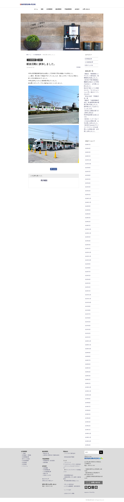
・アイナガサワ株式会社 (69, 453)
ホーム (36, 9)
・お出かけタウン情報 (68, 493)
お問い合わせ (86, 9)
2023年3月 (87, 244)
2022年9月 (87, 264)
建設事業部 (58, 9)
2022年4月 (87, 279)
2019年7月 (87, 406)
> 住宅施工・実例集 (26, 455)
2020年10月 (88, 348)
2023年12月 (88, 229)
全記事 (40, 59)
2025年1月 (87, 194)
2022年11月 (88, 256)
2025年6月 (87, 175)
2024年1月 (87, 225)
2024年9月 (87, 206)
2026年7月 (87, 144)
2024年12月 (88, 198)
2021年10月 (88, 302)
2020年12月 (88, 341)
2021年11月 (88, 298)
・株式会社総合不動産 (68, 457)
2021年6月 (87, 317)
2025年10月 (88, 163)
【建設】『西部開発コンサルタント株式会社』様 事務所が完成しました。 (91, 75)
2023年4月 (87, 240)
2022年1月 (87, 290)
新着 (42, 9)
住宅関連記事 (88, 58)
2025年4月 (87, 183)
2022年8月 (87, 267)
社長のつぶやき (89, 65)
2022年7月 (87, 271)
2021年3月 (87, 329)
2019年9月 (87, 398)
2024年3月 (87, 217)
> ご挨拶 (23, 453)
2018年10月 (88, 441)
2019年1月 (87, 429)
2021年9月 (87, 306)
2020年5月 (87, 368)
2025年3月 (87, 186)
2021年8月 (87, 310)
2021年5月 (87, 321)
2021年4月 (87, 325)
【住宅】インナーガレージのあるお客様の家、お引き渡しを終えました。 (91, 121)
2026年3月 (87, 152)
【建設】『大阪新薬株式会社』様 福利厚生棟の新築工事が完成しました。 (91, 102)
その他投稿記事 (32, 59)
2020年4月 (87, 371)
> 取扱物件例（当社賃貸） (48, 460)
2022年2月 (87, 287)
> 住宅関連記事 (25, 457)
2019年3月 (87, 421)
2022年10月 (88, 260)
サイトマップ (45, 478)
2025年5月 (87, 179)
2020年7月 (87, 360)
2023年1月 (87, 248)
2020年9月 (87, 352)
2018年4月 (87, 445)
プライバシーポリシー (47, 480)
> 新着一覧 (45, 473)
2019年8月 (87, 402)
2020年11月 (88, 344)
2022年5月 (87, 275)
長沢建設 (79, 67)
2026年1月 (87, 156)
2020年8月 (87, 356)
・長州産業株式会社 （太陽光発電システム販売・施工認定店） (72, 477)
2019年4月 (87, 418)
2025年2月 (87, 190)
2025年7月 (87, 171)
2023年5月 (87, 237)
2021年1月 (87, 337)
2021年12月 (88, 294)
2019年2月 (87, 425)
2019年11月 (88, 391)
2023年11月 (88, 233)
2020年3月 (87, 375)
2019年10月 (88, 395)
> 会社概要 (45, 467)
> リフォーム (24, 466)
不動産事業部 (68, 9)
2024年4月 (87, 213)
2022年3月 (87, 283)
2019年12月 (88, 387)
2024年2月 (87, 221)
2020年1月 (87, 383)
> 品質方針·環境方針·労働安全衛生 (50, 455)
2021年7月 (87, 314)
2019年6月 (87, 410)
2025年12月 (88, 160)
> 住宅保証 (24, 464)
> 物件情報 (45, 462)
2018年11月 (88, 437)
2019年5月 (87, 414)
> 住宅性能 (24, 462)
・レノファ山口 (67, 489)
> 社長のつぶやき (46, 475)
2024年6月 (87, 210)
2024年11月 (88, 202)
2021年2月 (87, 333)
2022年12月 (88, 252)
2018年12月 (88, 433)
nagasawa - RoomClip (89, 492)
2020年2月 (87, 379)
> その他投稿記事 (46, 471)
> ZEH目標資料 (25, 460)
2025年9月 (87, 167)
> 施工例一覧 (45, 453)
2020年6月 (87, 364)
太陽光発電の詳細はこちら (72, 480)
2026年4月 (87, 148)
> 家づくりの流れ (25, 458)
